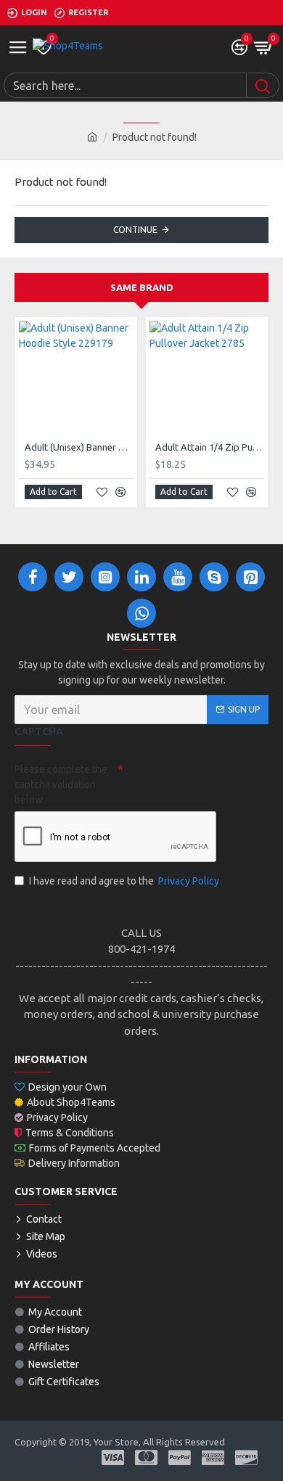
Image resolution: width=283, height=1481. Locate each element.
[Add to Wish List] (102, 492)
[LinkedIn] (141, 576)
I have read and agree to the (124, 881)
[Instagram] (105, 576)
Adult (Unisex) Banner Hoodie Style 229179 (79, 447)
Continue (135, 229)
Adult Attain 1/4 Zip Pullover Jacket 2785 (209, 447)
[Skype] (214, 576)
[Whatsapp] (141, 613)
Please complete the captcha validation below (61, 784)
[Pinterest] (250, 576)
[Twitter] (68, 576)
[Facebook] (32, 576)
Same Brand (141, 287)
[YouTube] (177, 576)
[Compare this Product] (120, 492)
